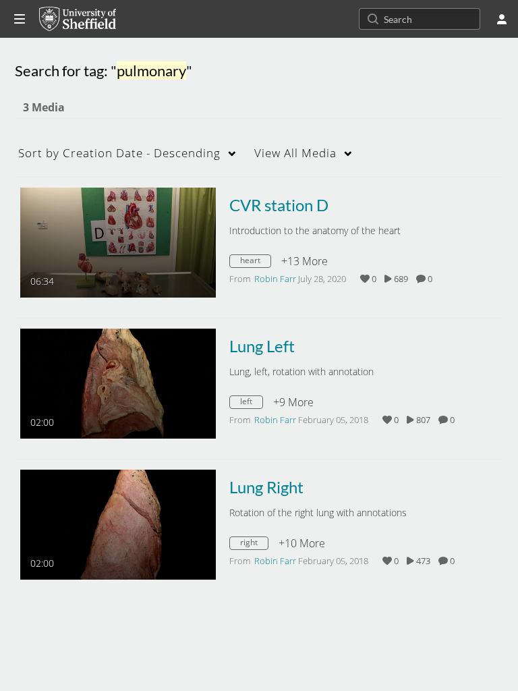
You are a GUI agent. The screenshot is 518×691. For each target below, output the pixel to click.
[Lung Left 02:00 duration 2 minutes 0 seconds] (118, 382)
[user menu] (502, 19)
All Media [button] (295, 153)
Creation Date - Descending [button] (119, 153)
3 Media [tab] (44, 107)
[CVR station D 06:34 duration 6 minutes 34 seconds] (118, 241)
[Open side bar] (19, 19)
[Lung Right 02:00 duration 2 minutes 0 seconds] (118, 523)
